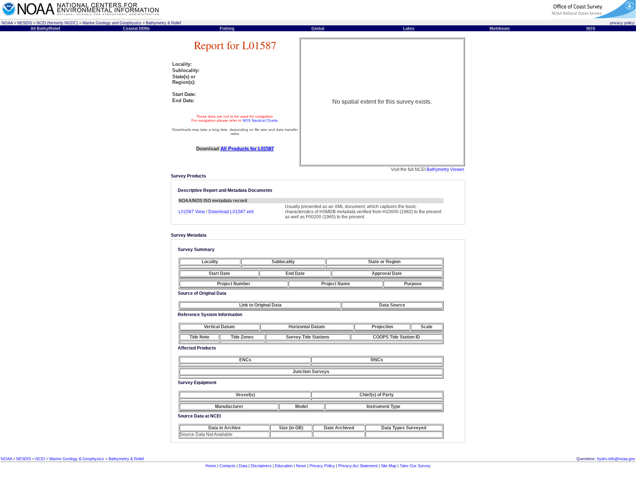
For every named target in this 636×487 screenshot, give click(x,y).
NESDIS (24, 23)
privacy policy (622, 23)
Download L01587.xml (231, 211)
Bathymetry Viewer (445, 169)
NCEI (40, 458)
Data (243, 465)
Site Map (388, 465)
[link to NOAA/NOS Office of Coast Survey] (593, 17)
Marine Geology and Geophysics (111, 23)
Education (284, 465)
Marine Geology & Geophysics (76, 458)
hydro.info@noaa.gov (616, 458)
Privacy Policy (322, 465)
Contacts (227, 465)
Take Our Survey (415, 465)
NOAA (7, 23)
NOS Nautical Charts (260, 120)
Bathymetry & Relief (163, 23)
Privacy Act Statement (358, 465)
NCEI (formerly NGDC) (57, 23)
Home (210, 465)
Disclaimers (261, 465)
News (301, 465)
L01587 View (192, 211)
